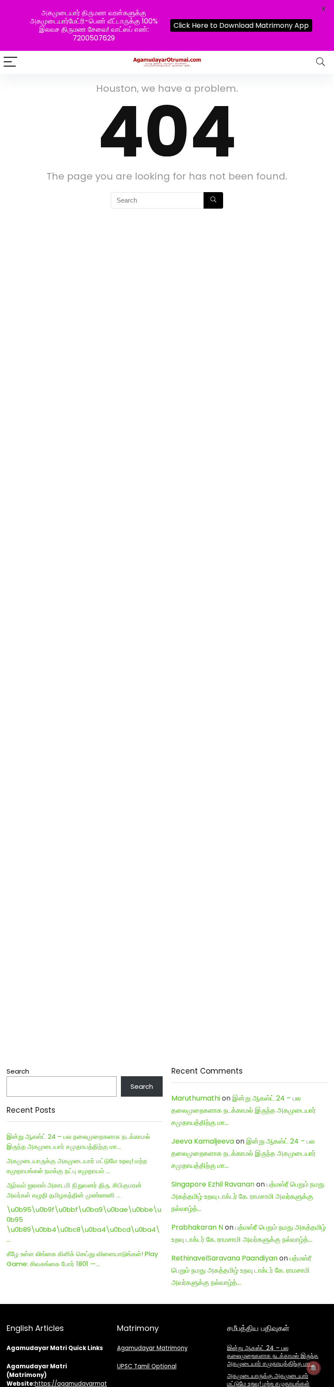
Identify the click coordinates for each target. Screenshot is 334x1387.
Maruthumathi (195, 1098)
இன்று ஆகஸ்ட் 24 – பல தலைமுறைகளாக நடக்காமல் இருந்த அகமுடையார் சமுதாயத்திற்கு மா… (243, 1110)
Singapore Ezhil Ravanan (212, 1184)
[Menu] (10, 62)
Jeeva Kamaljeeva (202, 1141)
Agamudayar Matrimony (152, 1348)
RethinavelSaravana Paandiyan (224, 1258)
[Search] (320, 62)
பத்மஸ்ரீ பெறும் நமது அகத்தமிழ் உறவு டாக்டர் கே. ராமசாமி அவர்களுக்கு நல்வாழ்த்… (247, 1196)
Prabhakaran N (197, 1227)
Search (18, 1071)
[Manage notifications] (314, 1368)
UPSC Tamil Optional (147, 1366)
